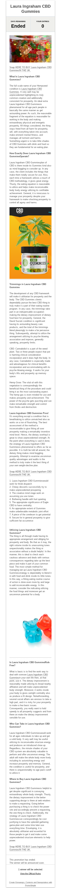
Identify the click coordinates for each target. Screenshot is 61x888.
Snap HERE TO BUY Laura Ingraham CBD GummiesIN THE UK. (30, 69)
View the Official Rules (30, 873)
